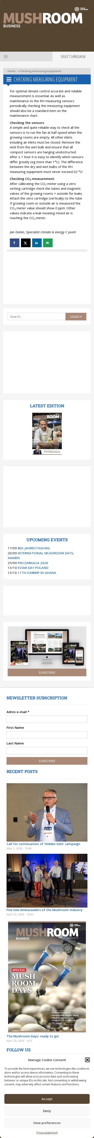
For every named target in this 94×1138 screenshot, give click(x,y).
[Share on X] (26, 242)
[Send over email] (48, 242)
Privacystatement (47, 1133)
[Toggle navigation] (5, 56)
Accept (47, 1099)
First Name (15, 727)
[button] (87, 1060)
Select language (73, 56)
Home (12, 71)
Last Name (15, 743)
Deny (47, 1111)
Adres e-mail (18, 712)
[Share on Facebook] (14, 242)
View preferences (47, 1123)
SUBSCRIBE (47, 672)
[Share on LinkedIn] (37, 242)
